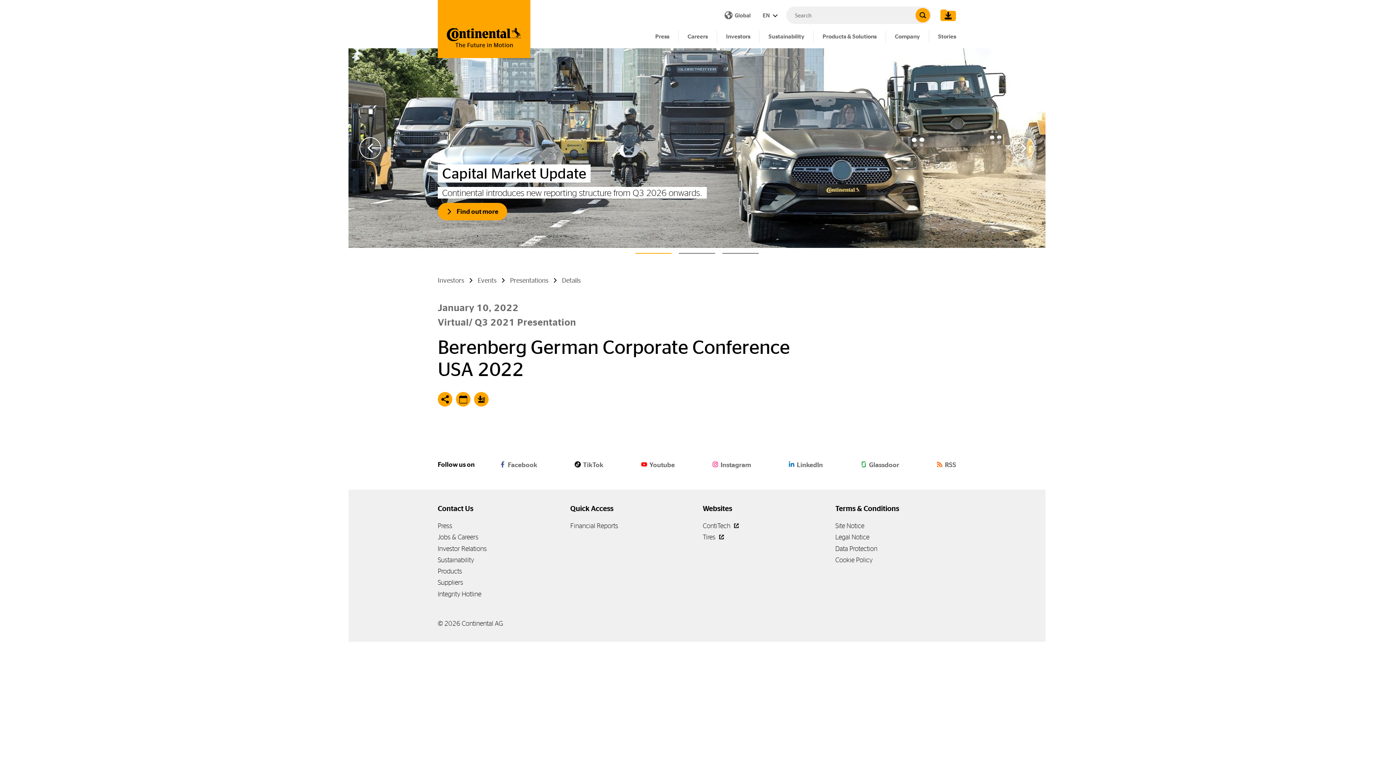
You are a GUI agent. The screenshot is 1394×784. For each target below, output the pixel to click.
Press (662, 36)
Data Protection (856, 548)
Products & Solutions (850, 36)
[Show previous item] (370, 148)
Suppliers (450, 582)
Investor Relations (462, 548)
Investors (738, 36)
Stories (947, 36)
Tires (710, 537)
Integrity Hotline (459, 594)
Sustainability (786, 36)
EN (767, 15)
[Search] (923, 15)
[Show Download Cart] (946, 15)
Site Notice (849, 525)
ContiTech (717, 525)
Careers (698, 36)
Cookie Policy (854, 559)
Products (450, 571)
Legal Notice (852, 537)
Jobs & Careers (458, 537)
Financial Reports (594, 525)
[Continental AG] (484, 29)
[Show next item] (1024, 148)
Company (907, 36)
